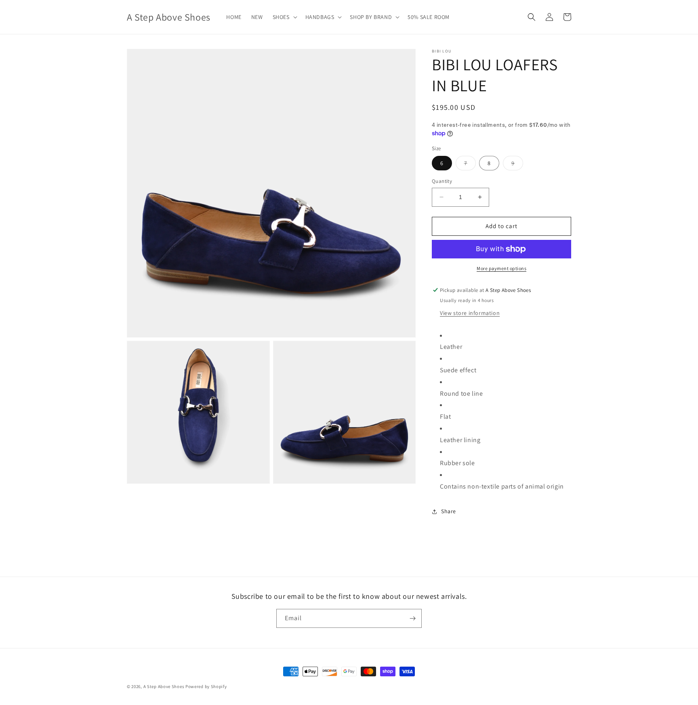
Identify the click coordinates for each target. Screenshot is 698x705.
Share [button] (448, 511)
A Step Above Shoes (164, 686)
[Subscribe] (412, 618)
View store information (470, 313)
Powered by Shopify (206, 686)
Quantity (442, 181)
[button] (284, 16)
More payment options (501, 268)
